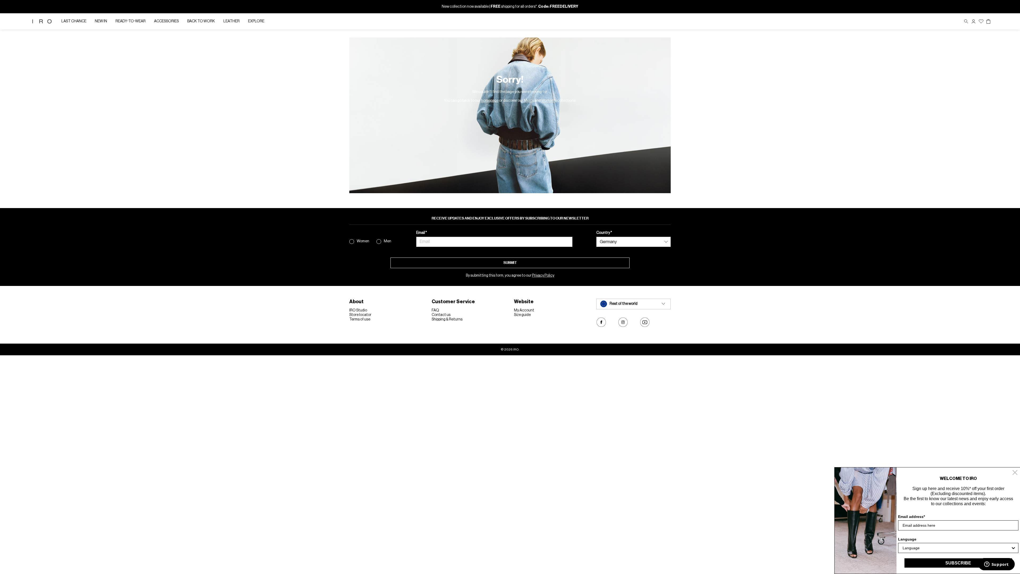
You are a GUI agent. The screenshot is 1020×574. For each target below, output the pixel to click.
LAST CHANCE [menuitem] (73, 21)
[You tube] (645, 322)
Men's (529, 101)
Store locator (360, 315)
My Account (524, 310)
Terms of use (359, 319)
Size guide (522, 315)
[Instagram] (623, 322)
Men (387, 241)
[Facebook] (601, 322)
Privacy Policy (543, 275)
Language (907, 539)
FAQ (435, 310)
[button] (973, 21)
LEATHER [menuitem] (231, 21)
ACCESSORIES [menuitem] (166, 21)
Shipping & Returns (447, 319)
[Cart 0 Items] (988, 21)
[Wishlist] (981, 21)
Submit (510, 262)
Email (421, 233)
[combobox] (957, 548)
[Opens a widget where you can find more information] (996, 564)
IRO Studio (358, 310)
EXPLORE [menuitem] (256, 21)
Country (603, 233)
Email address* (911, 516)
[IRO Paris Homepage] (41, 21)
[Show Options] (1013, 548)
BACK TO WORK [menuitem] (201, 21)
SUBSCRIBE (958, 563)
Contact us (441, 315)
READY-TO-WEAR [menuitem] (131, 21)
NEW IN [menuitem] (101, 21)
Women (363, 241)
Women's (548, 101)
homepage (490, 101)
